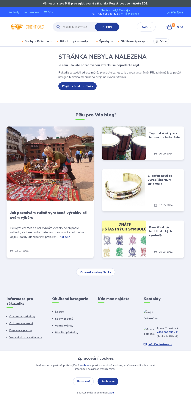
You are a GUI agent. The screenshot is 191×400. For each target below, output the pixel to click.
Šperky (104, 41)
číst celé (65, 237)
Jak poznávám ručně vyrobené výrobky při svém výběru (48, 215)
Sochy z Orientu (37, 41)
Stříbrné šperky (133, 41)
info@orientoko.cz (160, 344)
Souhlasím (108, 381)
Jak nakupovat (32, 12)
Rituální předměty (74, 41)
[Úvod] (26, 27)
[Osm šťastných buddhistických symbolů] (124, 239)
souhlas (85, 365)
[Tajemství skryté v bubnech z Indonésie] (124, 143)
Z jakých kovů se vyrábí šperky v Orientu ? (160, 180)
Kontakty (14, 12)
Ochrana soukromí (21, 323)
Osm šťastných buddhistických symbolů (160, 231)
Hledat (107, 27)
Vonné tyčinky (64, 325)
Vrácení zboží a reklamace (25, 337)
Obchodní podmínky (22, 316)
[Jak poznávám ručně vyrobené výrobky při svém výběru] (50, 163)
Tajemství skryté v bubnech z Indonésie (164, 135)
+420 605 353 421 (107, 13)
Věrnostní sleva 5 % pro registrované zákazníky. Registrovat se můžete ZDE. (95, 3)
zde (111, 392)
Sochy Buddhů (64, 319)
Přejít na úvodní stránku (77, 86)
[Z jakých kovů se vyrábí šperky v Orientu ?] (123, 187)
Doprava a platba (20, 330)
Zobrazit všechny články (95, 272)
